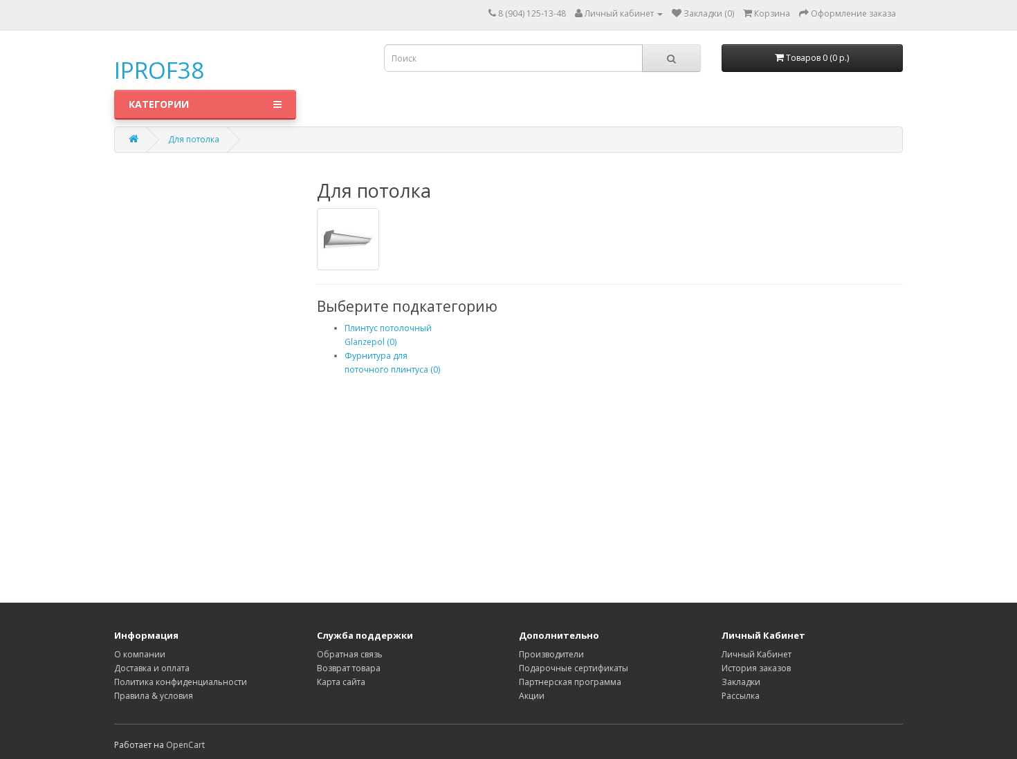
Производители (551, 654)
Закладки (741, 682)
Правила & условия (153, 696)
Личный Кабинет (756, 654)
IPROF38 (159, 70)
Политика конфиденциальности (180, 682)
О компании (139, 654)
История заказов (756, 668)
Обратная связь (350, 654)
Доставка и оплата (152, 668)
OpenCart (185, 745)
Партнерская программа (570, 682)
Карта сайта (341, 682)
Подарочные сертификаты (573, 668)
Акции (531, 696)
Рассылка (741, 696)
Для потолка (193, 139)
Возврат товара (349, 668)
